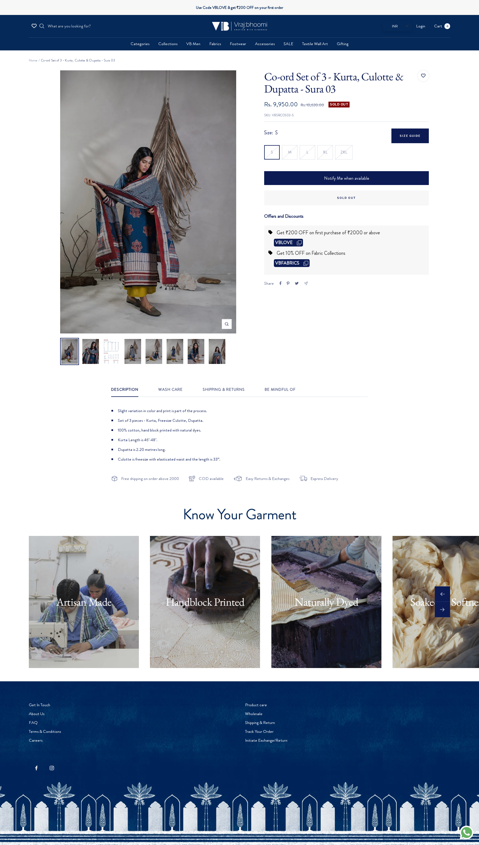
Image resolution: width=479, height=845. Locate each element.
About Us (36, 714)
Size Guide (410, 135)
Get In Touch (39, 705)
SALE (288, 44)
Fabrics (215, 44)
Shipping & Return (260, 723)
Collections (167, 44)
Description (124, 389)
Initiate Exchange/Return (266, 740)
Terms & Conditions (45, 731)
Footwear (238, 44)
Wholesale (254, 714)
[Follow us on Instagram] (51, 768)
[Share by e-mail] (306, 283)
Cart (441, 26)
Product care (256, 705)
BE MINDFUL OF (280, 389)
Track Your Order (259, 731)
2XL (343, 152)
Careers (35, 740)
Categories (140, 44)
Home (33, 60)
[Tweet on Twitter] (296, 283)
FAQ (33, 723)
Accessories (265, 44)
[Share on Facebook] (280, 283)
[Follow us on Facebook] (36, 768)
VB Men (193, 44)
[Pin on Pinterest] (288, 283)
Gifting (342, 44)
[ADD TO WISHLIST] (423, 75)
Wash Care (170, 389)
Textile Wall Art (315, 44)
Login (420, 26)
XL (325, 152)
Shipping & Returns (224, 389)
